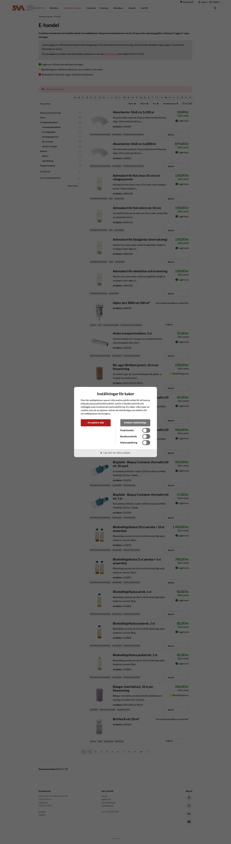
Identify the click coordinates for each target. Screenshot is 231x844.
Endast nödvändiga (135, 422)
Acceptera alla (96, 422)
